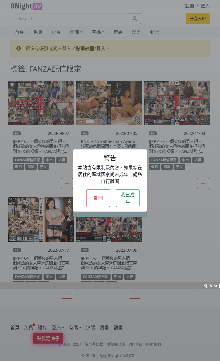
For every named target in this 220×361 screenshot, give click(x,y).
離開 (98, 198)
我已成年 (128, 198)
